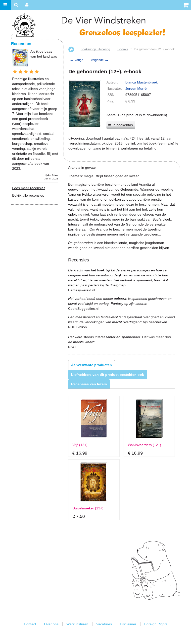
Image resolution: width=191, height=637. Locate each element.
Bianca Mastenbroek (141, 82)
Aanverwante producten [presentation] (91, 365)
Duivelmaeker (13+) (87, 508)
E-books (122, 49)
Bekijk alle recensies (28, 195)
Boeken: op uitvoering (95, 49)
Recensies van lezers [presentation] (89, 384)
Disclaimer (128, 624)
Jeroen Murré (136, 88)
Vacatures (104, 624)
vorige (76, 60)
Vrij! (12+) (80, 445)
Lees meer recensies (28, 188)
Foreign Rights (155, 624)
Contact (30, 624)
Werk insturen (77, 624)
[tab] (91, 365)
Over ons (51, 624)
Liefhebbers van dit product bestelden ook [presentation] (107, 375)
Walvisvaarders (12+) (144, 445)
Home (71, 49)
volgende (100, 60)
